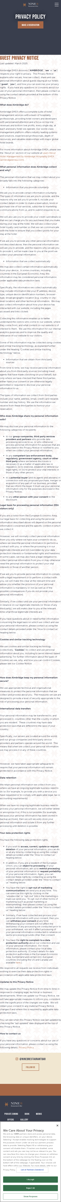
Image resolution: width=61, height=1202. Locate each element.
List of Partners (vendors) (32, 1170)
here (18, 962)
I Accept (30, 1179)
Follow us (30, 1067)
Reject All (30, 1188)
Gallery (24, 1119)
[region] (30, 1161)
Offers (10, 1119)
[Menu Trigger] (57, 4)
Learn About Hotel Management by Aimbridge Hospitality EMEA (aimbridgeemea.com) (28, 156)
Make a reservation (30, 24)
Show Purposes (31, 1196)
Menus (39, 1113)
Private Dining (11, 1113)
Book (27, 1113)
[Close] (57, 1125)
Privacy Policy (26, 1047)
